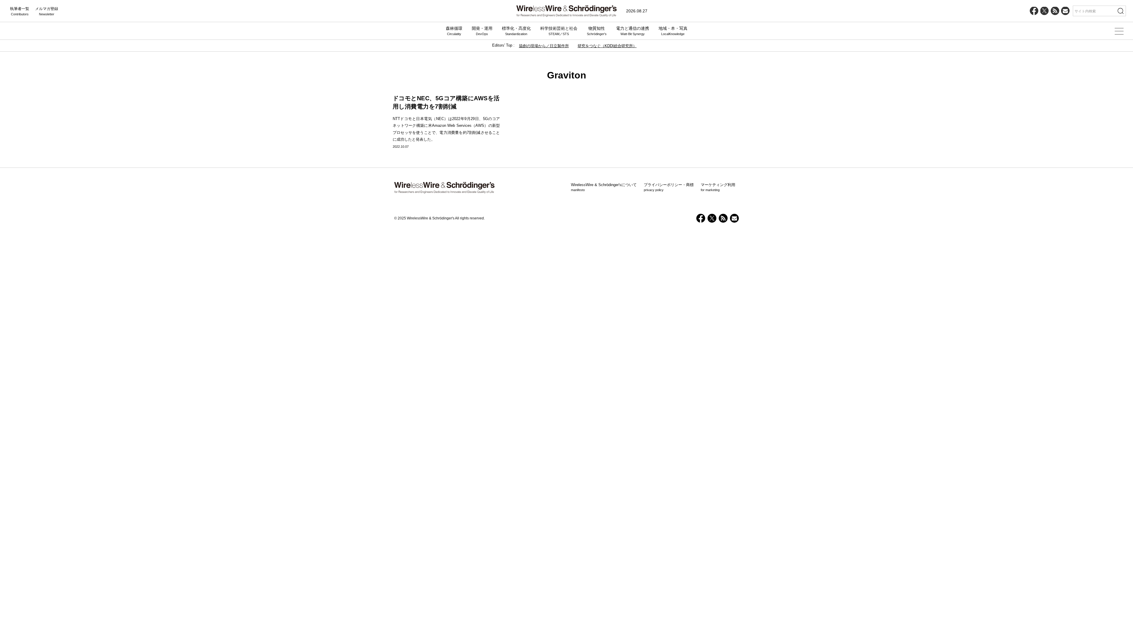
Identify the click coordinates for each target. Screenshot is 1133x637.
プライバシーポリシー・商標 (669, 187)
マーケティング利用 (718, 187)
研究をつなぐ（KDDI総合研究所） (607, 46)
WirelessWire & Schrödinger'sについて (604, 187)
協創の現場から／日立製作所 (544, 46)
